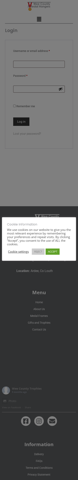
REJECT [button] (38, 251)
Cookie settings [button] (18, 251)
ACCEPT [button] (52, 251)
